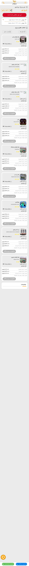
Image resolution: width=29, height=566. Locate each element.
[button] (22, 31)
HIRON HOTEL (16, 259)
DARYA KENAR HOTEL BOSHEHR (12, 232)
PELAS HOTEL (16, 122)
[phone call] (4, 3)
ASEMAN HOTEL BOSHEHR (14, 67)
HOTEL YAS (17, 39)
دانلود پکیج (5, 10)
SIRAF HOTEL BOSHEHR (14, 94)
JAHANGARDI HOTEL (15, 204)
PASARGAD (17, 149)
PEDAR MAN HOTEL (15, 177)
